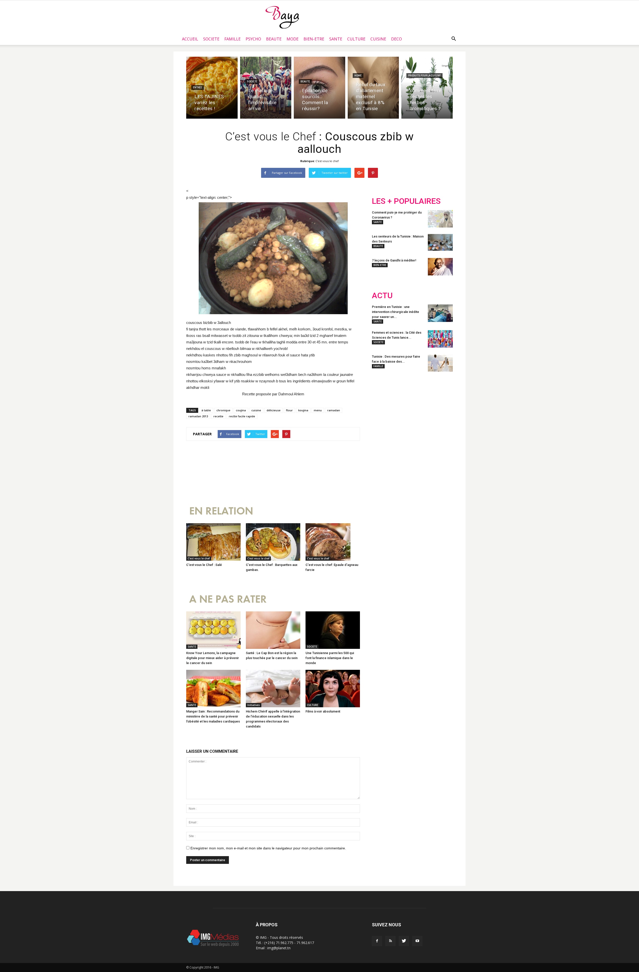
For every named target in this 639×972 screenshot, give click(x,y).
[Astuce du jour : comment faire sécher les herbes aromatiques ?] (427, 88)
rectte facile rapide (242, 416)
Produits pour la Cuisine (424, 75)
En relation (221, 511)
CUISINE (378, 39)
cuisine (256, 410)
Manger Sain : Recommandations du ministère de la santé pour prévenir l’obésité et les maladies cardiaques (213, 716)
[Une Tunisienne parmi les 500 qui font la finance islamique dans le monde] (333, 630)
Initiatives (253, 705)
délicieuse (274, 410)
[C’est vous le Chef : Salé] (213, 542)
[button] (454, 39)
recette (218, 416)
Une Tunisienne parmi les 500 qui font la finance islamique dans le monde (330, 658)
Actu (382, 295)
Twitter (400, 408)
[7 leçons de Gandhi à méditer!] (440, 266)
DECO (396, 39)
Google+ (438, 408)
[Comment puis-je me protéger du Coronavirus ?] (440, 219)
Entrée (197, 87)
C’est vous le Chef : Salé (204, 565)
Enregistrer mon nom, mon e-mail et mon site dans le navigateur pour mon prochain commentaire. (268, 848)
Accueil (190, 39)
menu (318, 410)
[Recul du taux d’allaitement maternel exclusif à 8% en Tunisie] (373, 88)
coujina (241, 410)
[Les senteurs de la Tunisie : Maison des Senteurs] (440, 242)
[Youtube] (417, 941)
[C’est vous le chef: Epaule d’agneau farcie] (333, 542)
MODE (293, 39)
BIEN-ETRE (314, 39)
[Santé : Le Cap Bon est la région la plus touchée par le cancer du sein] (273, 630)
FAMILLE (232, 39)
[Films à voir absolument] (333, 688)
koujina (303, 410)
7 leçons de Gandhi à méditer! (394, 260)
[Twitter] (404, 941)
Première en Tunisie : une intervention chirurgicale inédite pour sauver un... (395, 312)
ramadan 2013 (198, 416)
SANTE (335, 39)
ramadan (333, 410)
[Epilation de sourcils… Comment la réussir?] (319, 88)
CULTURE (356, 39)
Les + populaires (406, 201)
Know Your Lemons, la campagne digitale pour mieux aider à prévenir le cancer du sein (212, 658)
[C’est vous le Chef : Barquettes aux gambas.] (273, 542)
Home (358, 75)
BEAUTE (274, 39)
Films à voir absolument (323, 711)
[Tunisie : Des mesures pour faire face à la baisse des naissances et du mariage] (440, 363)
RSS (418, 408)
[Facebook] (377, 941)
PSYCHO (253, 39)
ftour (289, 410)
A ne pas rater (228, 599)
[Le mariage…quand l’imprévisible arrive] (266, 88)
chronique (223, 410)
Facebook (381, 408)
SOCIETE (211, 39)
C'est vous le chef (327, 161)
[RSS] (390, 941)
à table (206, 410)
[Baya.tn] (282, 16)
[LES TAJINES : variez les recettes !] (212, 88)
